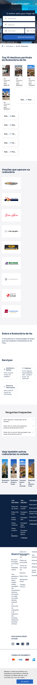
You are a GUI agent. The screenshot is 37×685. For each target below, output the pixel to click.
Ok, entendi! (25, 681)
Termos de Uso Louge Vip (23, 567)
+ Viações (23, 538)
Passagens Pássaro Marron (23, 532)
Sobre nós (23, 552)
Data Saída (12, 31)
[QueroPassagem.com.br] (3, 46)
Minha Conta (24, 576)
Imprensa (22, 573)
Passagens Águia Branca (23, 525)
